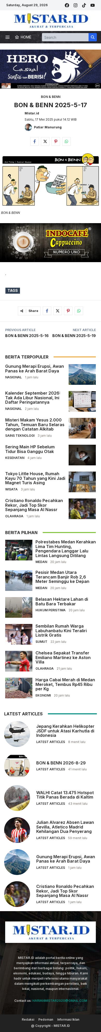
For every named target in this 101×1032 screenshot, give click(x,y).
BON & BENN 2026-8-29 (61, 762)
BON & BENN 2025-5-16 (27, 335)
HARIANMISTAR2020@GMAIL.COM (59, 1001)
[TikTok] (84, 5)
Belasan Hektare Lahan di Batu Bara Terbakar (61, 601)
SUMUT (41, 642)
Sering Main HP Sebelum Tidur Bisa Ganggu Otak (30, 449)
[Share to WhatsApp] (66, 141)
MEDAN (41, 562)
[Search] (93, 37)
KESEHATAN (14, 458)
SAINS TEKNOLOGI (19, 435)
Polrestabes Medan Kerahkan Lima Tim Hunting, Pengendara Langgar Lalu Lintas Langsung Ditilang (65, 548)
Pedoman (45, 1019)
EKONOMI (43, 695)
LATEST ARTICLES (50, 742)
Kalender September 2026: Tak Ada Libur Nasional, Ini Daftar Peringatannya (32, 397)
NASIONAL (13, 377)
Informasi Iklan (68, 1019)
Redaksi (28, 1019)
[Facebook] (67, 5)
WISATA (11, 489)
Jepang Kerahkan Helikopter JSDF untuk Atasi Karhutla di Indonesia (65, 731)
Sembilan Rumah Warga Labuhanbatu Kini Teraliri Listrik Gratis (61, 630)
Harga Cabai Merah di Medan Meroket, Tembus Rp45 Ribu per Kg (65, 684)
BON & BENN (50, 97)
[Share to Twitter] (45, 141)
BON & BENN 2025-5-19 (74, 335)
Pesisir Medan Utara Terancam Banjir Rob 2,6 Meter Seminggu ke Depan (62, 577)
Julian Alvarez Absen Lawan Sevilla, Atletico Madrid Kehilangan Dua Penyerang (65, 827)
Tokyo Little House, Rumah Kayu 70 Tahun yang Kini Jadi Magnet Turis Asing (35, 478)
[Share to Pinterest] (56, 141)
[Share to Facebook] (34, 141)
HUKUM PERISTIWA (50, 610)
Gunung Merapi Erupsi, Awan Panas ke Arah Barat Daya (34, 368)
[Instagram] (75, 5)
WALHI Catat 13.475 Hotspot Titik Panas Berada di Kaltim (65, 795)
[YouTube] (92, 5)
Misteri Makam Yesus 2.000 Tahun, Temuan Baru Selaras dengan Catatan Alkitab (34, 424)
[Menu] (7, 37)
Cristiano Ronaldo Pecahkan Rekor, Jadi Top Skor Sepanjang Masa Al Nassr (34, 505)
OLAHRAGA (14, 516)
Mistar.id (32, 113)
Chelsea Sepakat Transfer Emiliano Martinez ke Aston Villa (63, 657)
